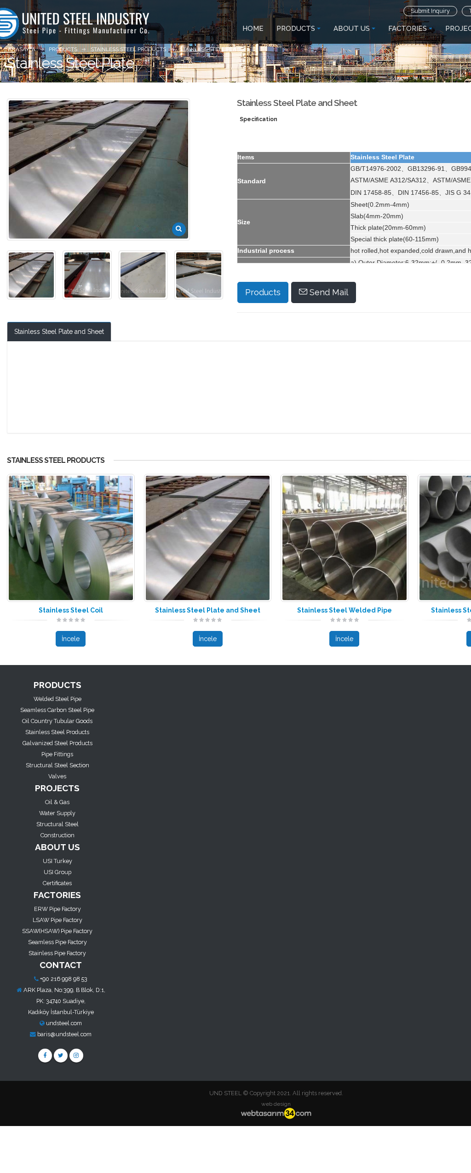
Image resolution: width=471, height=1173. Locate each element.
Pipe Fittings (57, 754)
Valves (57, 776)
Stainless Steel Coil (71, 610)
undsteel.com (64, 1023)
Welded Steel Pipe (57, 698)
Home (253, 28)
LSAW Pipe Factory (57, 919)
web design (276, 1104)
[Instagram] (76, 1055)
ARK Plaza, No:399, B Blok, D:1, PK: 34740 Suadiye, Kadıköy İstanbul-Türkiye (64, 1000)
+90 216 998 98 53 (63, 978)
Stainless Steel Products (57, 732)
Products (263, 292)
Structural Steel (57, 824)
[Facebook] (45, 1055)
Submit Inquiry (430, 10)
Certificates (57, 883)
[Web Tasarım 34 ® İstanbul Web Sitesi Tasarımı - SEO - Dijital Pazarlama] (276, 1113)
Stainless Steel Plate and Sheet (59, 331)
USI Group (57, 872)
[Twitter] (61, 1055)
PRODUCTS (295, 28)
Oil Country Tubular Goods (57, 721)
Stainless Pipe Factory (57, 953)
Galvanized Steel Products (57, 743)
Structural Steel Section (57, 765)
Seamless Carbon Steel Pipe (57, 709)
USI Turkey (57, 861)
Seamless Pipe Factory (57, 942)
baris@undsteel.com (64, 1034)
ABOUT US (351, 28)
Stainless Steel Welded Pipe (344, 610)
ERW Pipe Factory (57, 908)
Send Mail (327, 292)
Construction (57, 835)
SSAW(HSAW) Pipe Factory (57, 931)
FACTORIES (407, 28)
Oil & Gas (57, 802)
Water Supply (57, 813)
